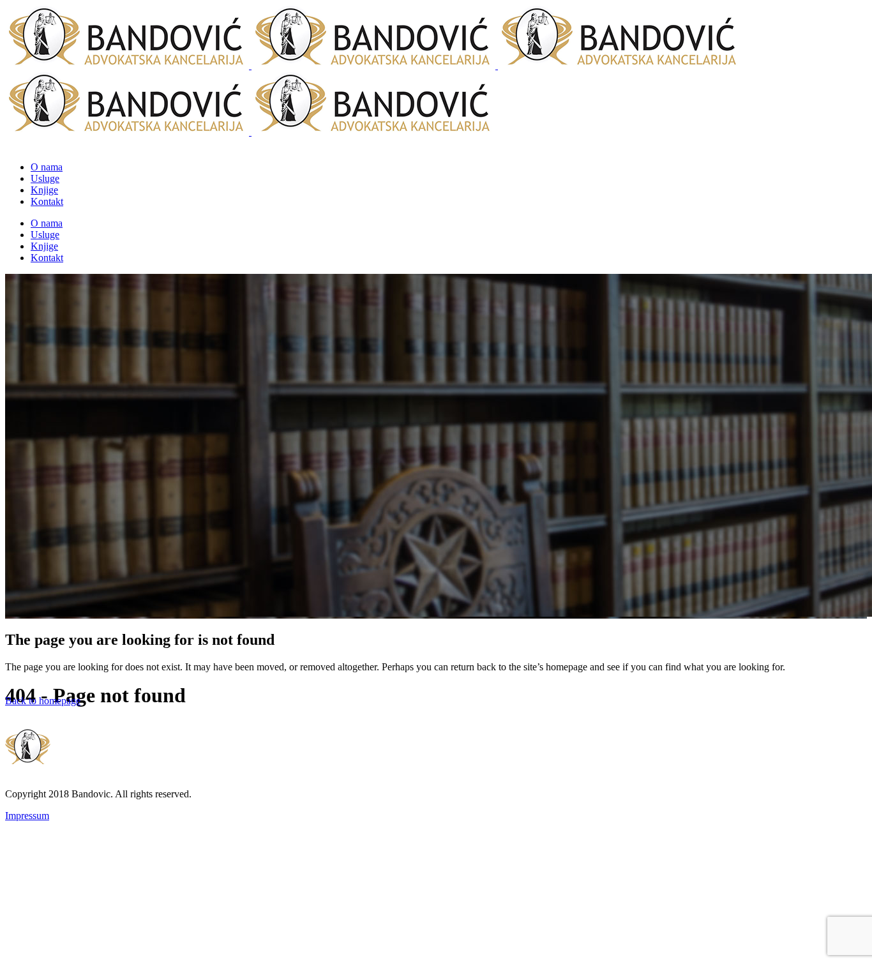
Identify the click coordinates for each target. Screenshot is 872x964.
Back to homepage (42, 700)
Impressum (27, 815)
